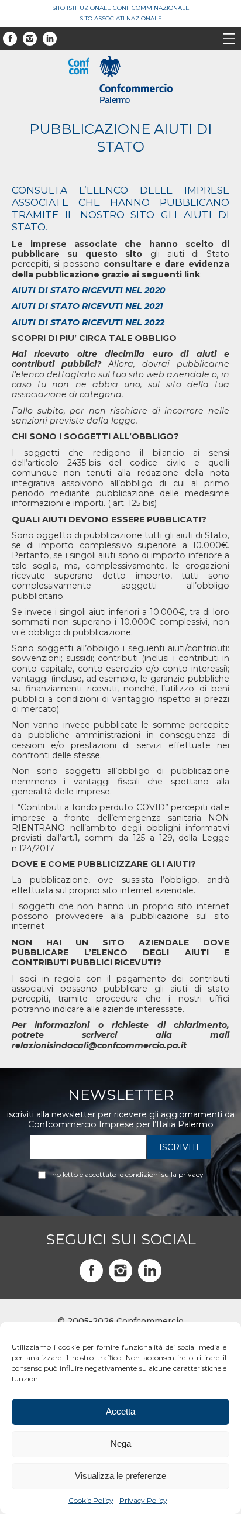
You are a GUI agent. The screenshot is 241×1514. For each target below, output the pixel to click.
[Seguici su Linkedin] (50, 39)
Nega (121, 1443)
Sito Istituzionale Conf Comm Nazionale (121, 8)
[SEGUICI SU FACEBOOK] (91, 1270)
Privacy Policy (143, 1500)
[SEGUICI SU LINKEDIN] (149, 1270)
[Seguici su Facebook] (10, 39)
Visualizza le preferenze (120, 1476)
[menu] (229, 39)
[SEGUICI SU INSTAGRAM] (120, 1270)
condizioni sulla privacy (164, 1174)
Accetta (120, 1411)
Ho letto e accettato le (128, 1175)
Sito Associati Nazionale (121, 18)
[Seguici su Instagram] (30, 39)
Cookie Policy (90, 1500)
